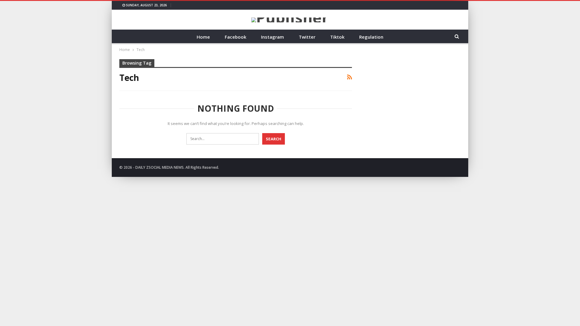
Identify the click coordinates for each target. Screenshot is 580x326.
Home (203, 37)
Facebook (235, 37)
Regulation (371, 37)
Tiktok (337, 37)
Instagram (272, 37)
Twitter (307, 37)
